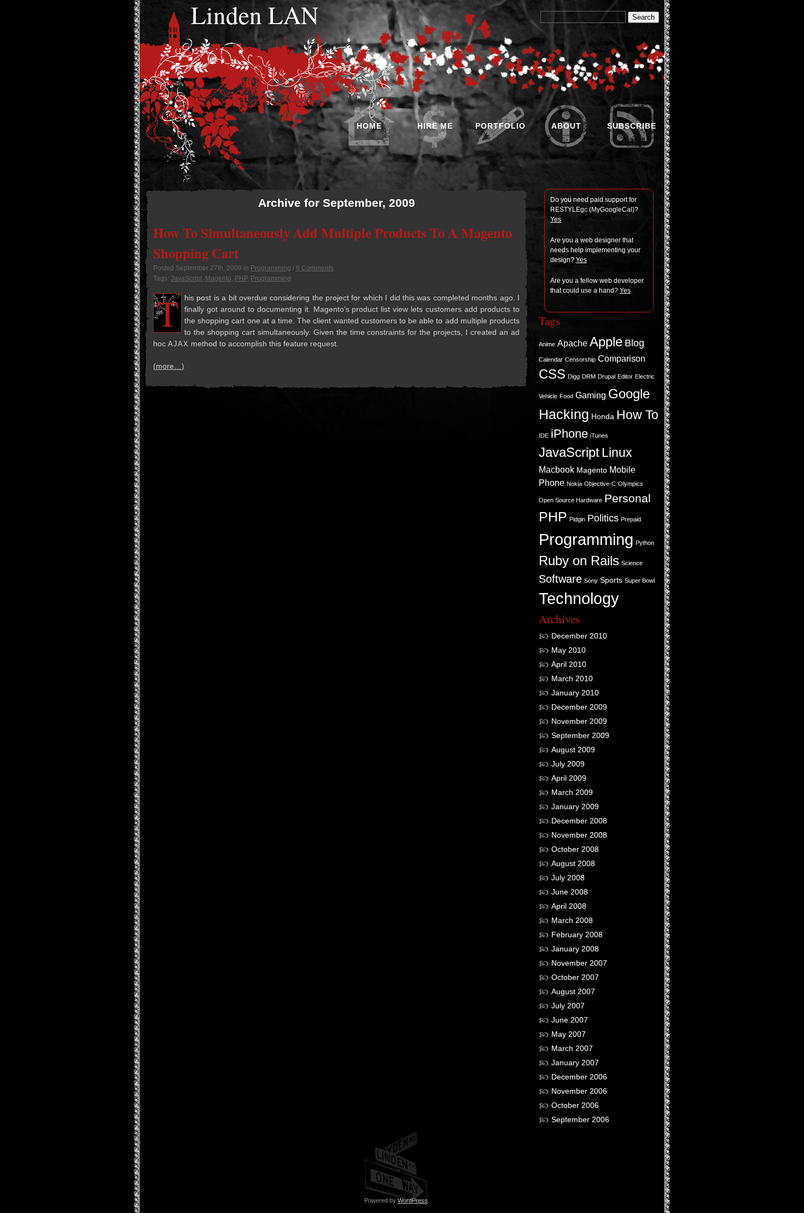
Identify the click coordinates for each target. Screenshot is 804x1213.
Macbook (556, 469)
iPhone (569, 433)
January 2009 (575, 806)
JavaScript (186, 278)
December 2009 (579, 707)
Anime (547, 344)
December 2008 (579, 820)
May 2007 (568, 1034)
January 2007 (575, 1062)
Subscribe (631, 125)
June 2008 (569, 891)
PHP (241, 278)
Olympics (630, 483)
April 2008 (568, 906)
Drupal (606, 376)
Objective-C (600, 483)
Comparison (621, 358)
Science (632, 563)
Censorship (580, 359)
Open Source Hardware (570, 500)
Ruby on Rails (579, 561)
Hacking (564, 414)
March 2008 (572, 920)
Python (645, 542)
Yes (555, 219)
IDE (544, 435)
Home (369, 125)
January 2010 (575, 692)
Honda (602, 416)
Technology (579, 598)
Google (629, 394)
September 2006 (580, 1119)
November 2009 (579, 721)
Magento (218, 278)
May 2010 (568, 650)
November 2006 (579, 1091)
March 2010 (572, 678)
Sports (611, 580)
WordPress (413, 1200)
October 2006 (575, 1105)
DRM (589, 376)
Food (566, 396)
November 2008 (579, 835)
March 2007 (572, 1048)
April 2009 (568, 778)
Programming (270, 268)
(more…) (168, 366)
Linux (617, 452)
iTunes (599, 435)
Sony (591, 580)
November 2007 (579, 963)
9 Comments (315, 268)
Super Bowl (640, 580)
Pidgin (577, 519)
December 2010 (579, 635)
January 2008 (575, 948)
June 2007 (569, 1019)
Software (560, 579)
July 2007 (568, 1005)
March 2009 (572, 792)
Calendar (551, 359)
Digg (574, 376)
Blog (634, 343)
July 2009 (568, 763)
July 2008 (568, 877)
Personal (627, 498)
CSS (552, 374)
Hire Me (435, 125)
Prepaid (631, 519)
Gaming (590, 395)
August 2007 (573, 991)
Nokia (574, 483)
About (566, 125)
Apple (606, 342)
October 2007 (575, 977)
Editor (625, 376)
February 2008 (577, 934)
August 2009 (573, 749)
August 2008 (573, 863)
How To (637, 415)
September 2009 (580, 735)
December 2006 (579, 1076)
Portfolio (500, 125)
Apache (572, 343)
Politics (603, 518)
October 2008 (575, 849)
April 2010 (568, 664)
